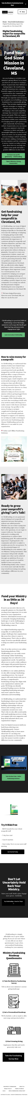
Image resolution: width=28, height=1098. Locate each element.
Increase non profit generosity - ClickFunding (13, 155)
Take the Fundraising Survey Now (13, 1057)
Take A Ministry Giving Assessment (13, 162)
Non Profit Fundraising (16, 22)
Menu (23, 12)
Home (5, 22)
